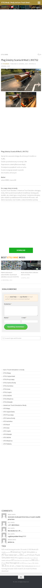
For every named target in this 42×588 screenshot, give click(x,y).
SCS (4, 565)
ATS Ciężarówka (9, 412)
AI (11, 551)
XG (38, 566)
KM (33, 560)
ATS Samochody (9, 418)
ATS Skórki (7, 437)
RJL (33, 563)
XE (36, 566)
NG (20, 563)
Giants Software (6, 560)
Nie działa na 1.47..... (15, 531)
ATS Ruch (6, 425)
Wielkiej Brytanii (28, 566)
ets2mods (6, 64)
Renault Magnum (28, 563)
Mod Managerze (12, 563)
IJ (28, 560)
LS (38, 560)
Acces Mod (8, 552)
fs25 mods (5, 549)
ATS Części (7, 431)
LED (36, 560)
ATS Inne (6, 428)
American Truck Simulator (24, 552)
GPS (12, 560)
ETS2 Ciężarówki (9, 376)
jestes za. (11, 542)
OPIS (22, 563)
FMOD (13, 558)
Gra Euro (17, 560)
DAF (15, 555)
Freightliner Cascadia (23, 558)
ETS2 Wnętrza (8, 399)
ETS (28, 555)
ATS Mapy (6, 408)
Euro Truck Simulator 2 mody (13, 370)
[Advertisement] (21, 31)
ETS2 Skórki (7, 395)
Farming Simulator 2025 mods (11, 569)
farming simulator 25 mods (17, 549)
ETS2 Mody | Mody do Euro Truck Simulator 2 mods (16, 2)
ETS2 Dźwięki (8, 402)
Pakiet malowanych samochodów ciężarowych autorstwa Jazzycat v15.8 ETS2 (10, 275)
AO (36, 552)
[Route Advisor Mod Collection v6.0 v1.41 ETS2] (31, 265)
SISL (8, 566)
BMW (11, 555)
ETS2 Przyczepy (8, 379)
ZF (39, 566)
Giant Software (34, 558)
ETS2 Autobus (8, 386)
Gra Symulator (24, 560)
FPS (16, 558)
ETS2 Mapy (7, 373)
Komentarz (8, 304)
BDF (7, 555)
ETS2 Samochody (9, 383)
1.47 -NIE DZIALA (13, 525)
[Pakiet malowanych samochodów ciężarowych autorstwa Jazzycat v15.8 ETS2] (11, 265)
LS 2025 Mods (30, 549)
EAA (25, 555)
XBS (35, 566)
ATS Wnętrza (7, 441)
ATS (4, 555)
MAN (4, 563)
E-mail (24, 318)
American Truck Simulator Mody (14, 405)
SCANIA (36, 563)
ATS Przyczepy (8, 415)
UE (10, 566)
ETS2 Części (7, 392)
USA (15, 566)
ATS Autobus (7, 421)
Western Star (20, 566)
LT (2, 563)
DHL (18, 555)
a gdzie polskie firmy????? (17, 536)
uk (13, 566)
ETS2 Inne (4, 54)
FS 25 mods (25, 569)
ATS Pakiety (7, 444)
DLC (22, 555)
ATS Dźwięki (7, 434)
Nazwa (6, 318)
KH (30, 560)
